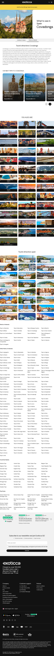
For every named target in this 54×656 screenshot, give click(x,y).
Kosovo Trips (3, 476)
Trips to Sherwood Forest (34, 434)
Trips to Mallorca (32, 333)
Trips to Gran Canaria (46, 330)
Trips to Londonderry (5, 403)
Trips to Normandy (4, 415)
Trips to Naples (17, 413)
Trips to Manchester (18, 406)
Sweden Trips (3, 486)
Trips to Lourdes (17, 403)
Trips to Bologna (17, 362)
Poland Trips (44, 479)
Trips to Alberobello (18, 352)
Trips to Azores (3, 360)
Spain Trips (44, 484)
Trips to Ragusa (3, 426)
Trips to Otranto (4, 418)
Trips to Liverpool (18, 401)
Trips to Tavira (3, 447)
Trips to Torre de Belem (46, 447)
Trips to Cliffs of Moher (19, 374)
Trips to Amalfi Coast (19, 354)
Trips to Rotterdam (32, 428)
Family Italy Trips (4, 499)
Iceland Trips (17, 473)
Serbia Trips (3, 484)
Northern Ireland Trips (19, 479)
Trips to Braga (44, 362)
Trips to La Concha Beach (6, 333)
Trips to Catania (45, 367)
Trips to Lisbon (44, 398)
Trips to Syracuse (45, 443)
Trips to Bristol (3, 365)
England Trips (17, 468)
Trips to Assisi (17, 357)
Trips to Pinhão (31, 421)
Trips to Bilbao (3, 330)
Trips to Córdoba (18, 330)
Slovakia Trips (17, 484)
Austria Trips (17, 463)
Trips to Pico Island (18, 421)
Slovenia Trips (31, 484)
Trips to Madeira (4, 406)
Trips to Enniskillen (18, 384)
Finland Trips (44, 468)
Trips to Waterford (32, 452)
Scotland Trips (44, 481)
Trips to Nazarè (31, 413)
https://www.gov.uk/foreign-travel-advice (20, 639)
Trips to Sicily (44, 434)
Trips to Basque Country (33, 328)
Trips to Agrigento (4, 352)
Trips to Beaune (31, 360)
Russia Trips (30, 481)
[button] (27, 550)
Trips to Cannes (17, 367)
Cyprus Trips (31, 466)
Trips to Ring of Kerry (46, 426)
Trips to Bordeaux (32, 362)
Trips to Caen (44, 365)
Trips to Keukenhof (45, 391)
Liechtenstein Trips (32, 476)
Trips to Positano (45, 423)
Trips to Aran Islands (5, 357)
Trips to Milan (44, 406)
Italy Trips (43, 473)
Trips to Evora (31, 384)
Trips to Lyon (44, 403)
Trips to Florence (32, 386)
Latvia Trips (16, 476)
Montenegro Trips (45, 476)
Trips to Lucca (31, 403)
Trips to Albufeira (32, 352)
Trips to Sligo (31, 438)
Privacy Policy (25, 546)
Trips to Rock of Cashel (5, 428)
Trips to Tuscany (31, 450)
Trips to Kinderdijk (32, 394)
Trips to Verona (3, 452)
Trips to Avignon (45, 357)
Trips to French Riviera (46, 386)
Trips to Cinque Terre (5, 374)
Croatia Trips (17, 466)
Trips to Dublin (44, 381)
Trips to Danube (45, 377)
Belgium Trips (44, 463)
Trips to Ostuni (44, 415)
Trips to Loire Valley (32, 401)
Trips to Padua (31, 418)
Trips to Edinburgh (4, 384)
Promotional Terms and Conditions (10, 597)
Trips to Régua (31, 426)
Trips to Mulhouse (4, 413)
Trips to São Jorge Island (19, 431)
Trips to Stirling (45, 440)
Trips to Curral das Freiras (34, 377)
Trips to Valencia (45, 340)
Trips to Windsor (45, 452)
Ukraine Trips (31, 486)
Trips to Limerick (31, 398)
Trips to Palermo (45, 418)
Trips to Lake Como (46, 394)
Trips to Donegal (18, 381)
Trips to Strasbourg (18, 443)
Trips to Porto (17, 423)
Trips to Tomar (31, 447)
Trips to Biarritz (45, 328)
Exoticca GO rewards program (9, 595)
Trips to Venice (44, 450)
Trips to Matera (31, 406)
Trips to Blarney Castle (5, 362)
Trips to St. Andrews (19, 440)
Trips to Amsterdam (32, 354)
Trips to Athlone (31, 357)
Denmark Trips (3, 468)
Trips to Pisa (44, 421)
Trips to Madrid (17, 333)
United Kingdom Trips (46, 486)
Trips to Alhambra (4, 328)
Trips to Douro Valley (33, 381)
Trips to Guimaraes (45, 389)
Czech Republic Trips (46, 466)
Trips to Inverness (4, 391)
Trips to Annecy (45, 354)
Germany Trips (17, 471)
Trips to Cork (17, 377)
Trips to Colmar (45, 374)
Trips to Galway (4, 389)
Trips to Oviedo (3, 337)
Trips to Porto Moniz (32, 423)
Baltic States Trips (32, 463)
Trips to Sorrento (45, 438)
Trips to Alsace (3, 354)
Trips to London (45, 401)
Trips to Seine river (18, 434)
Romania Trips (17, 481)
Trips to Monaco (4, 409)
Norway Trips (31, 479)
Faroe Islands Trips (32, 468)
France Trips (3, 471)
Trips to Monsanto (18, 409)
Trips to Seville (17, 340)
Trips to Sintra (17, 438)
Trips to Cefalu (3, 370)
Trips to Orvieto (31, 415)
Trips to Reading (18, 426)
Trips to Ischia (17, 391)
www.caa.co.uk (31, 647)
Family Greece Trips (18, 494)
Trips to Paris (3, 421)
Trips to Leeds (17, 398)
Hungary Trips (3, 473)
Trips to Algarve (45, 352)
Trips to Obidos (17, 415)
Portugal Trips (3, 481)
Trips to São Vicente (32, 431)
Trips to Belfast (45, 360)
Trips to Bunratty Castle (33, 365)
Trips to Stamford (32, 440)
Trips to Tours (3, 450)
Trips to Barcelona (18, 328)
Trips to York (3, 455)
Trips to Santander (45, 337)
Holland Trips (44, 471)
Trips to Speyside (4, 440)
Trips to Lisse (3, 401)
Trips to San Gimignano (46, 428)
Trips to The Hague (18, 447)
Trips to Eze (44, 384)
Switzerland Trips (18, 486)
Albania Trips (3, 463)
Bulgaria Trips (3, 466)
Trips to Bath (17, 360)
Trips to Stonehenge (5, 443)
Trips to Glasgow (32, 389)
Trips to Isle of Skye (32, 391)
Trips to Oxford (17, 418)
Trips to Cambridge (4, 367)
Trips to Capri (31, 367)
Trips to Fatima (17, 386)
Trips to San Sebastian (33, 337)
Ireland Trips (30, 473)
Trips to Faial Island (4, 386)
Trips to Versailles (18, 452)
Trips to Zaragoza (4, 344)
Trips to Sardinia (45, 431)
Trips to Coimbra (32, 374)
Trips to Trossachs (18, 450)
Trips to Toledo (31, 340)
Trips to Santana (4, 431)
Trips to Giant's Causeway (20, 389)
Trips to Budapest (18, 365)
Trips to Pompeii (4, 423)
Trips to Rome (17, 428)
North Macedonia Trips (5, 479)
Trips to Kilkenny (4, 394)
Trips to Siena (3, 438)
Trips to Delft (3, 381)
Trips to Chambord (18, 370)
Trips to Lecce (3, 398)
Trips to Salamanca (18, 337)
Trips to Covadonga (32, 330)
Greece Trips (31, 471)
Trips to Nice (44, 413)
